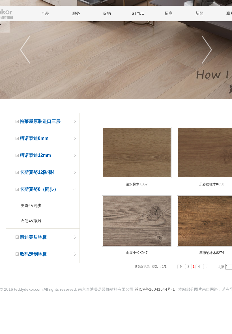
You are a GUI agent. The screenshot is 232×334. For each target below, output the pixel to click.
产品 (45, 13)
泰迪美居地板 (33, 237)
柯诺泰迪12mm (35, 155)
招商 (169, 13)
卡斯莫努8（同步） (39, 189)
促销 (107, 13)
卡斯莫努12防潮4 (37, 172)
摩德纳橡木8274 (211, 253)
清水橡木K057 (137, 184)
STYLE (138, 13)
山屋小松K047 (137, 253)
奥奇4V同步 (31, 205)
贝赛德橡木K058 (211, 184)
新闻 (199, 13)
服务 (76, 13)
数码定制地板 (33, 254)
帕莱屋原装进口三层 (40, 121)
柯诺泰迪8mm (34, 138)
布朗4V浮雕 (31, 221)
